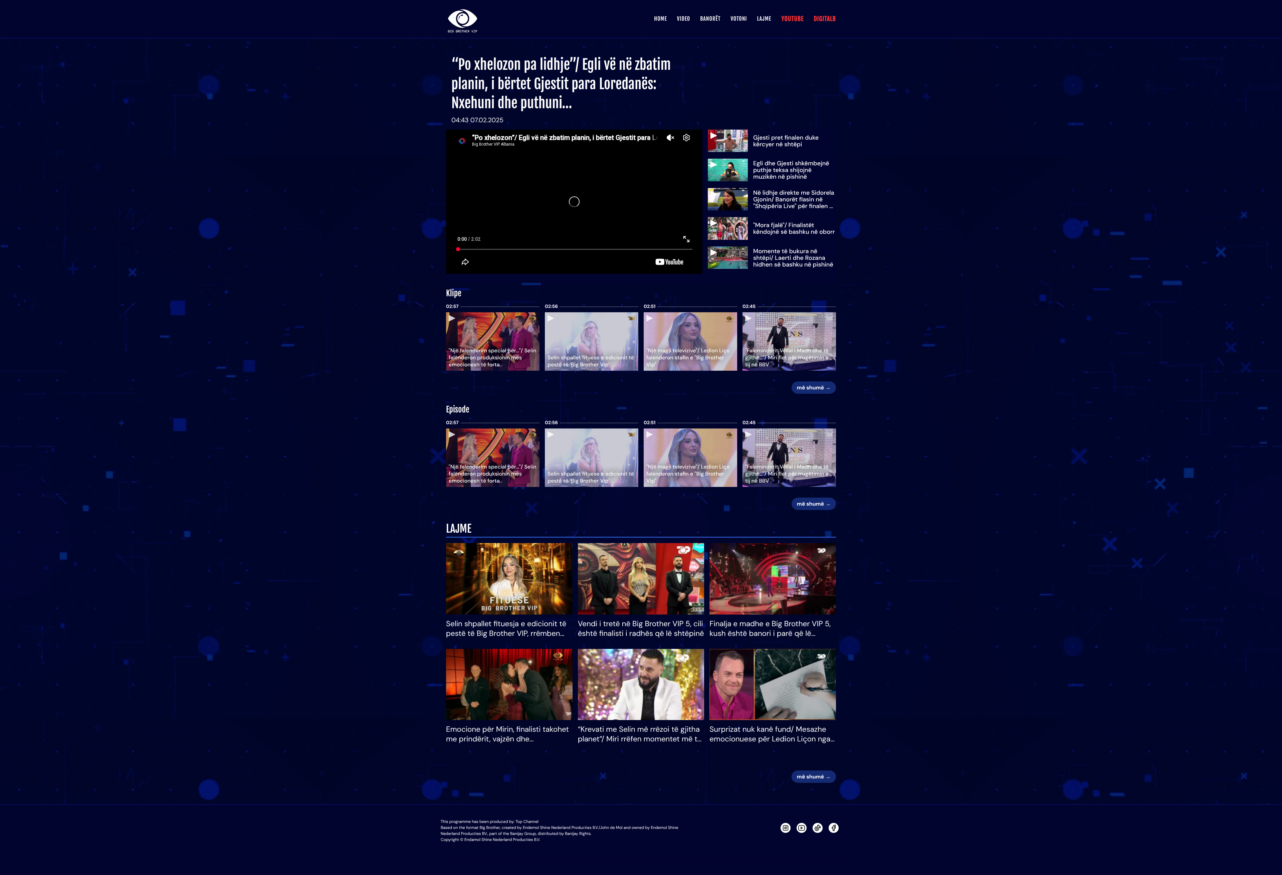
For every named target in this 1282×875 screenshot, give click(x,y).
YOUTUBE (792, 19)
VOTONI (738, 18)
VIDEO (683, 18)
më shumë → (814, 387)
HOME (660, 18)
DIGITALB (825, 19)
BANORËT (710, 18)
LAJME (764, 18)
